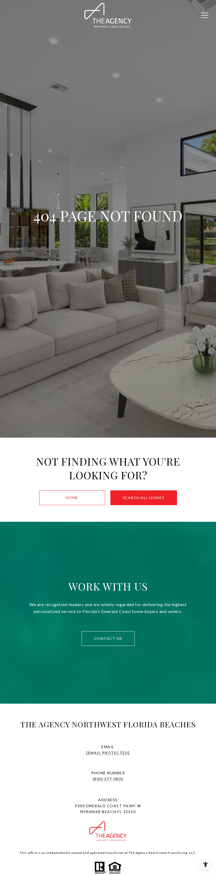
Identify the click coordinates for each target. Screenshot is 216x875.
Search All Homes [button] (144, 497)
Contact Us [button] (108, 638)
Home (72, 497)
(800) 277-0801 (108, 779)
